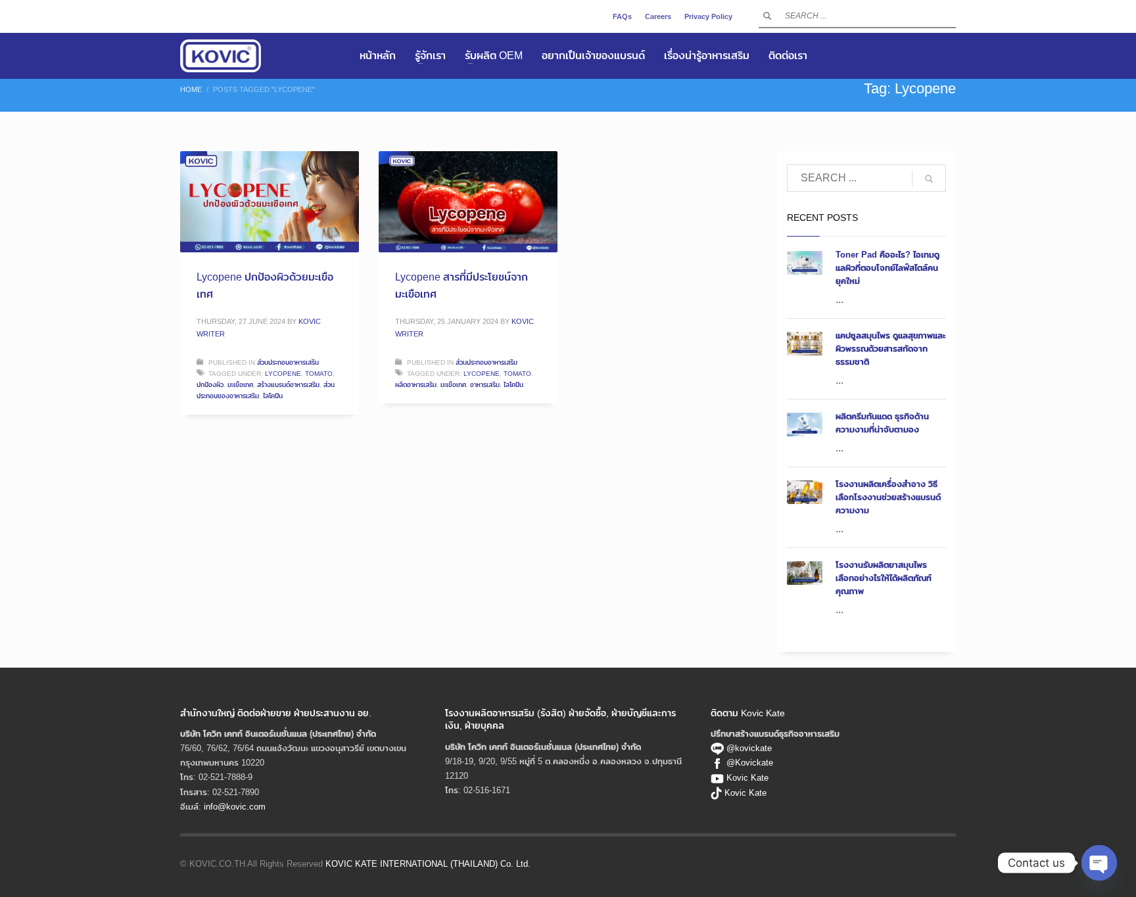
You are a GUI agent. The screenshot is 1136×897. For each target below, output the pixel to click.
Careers (658, 16)
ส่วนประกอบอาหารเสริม (288, 362)
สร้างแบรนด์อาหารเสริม (288, 384)
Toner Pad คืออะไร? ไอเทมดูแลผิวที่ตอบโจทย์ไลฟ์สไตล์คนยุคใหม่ (887, 267)
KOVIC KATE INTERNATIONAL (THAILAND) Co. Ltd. (428, 863)
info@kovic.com (235, 806)
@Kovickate (749, 762)
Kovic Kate (747, 777)
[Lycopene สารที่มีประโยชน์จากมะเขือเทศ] (468, 202)
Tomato (319, 373)
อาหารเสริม (485, 384)
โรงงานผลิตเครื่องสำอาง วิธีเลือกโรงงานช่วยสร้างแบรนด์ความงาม (888, 497)
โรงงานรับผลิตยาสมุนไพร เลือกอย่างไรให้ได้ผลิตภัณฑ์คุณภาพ (884, 577)
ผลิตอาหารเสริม (416, 384)
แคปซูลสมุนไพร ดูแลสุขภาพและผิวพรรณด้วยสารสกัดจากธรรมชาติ (890, 348)
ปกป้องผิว (210, 384)
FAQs (622, 16)
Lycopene (283, 373)
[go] (767, 15)
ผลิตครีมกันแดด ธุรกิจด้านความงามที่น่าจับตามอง (882, 422)
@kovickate (748, 747)
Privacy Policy (708, 16)
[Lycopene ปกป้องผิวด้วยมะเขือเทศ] (269, 202)
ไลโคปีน (273, 395)
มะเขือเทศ (240, 384)
